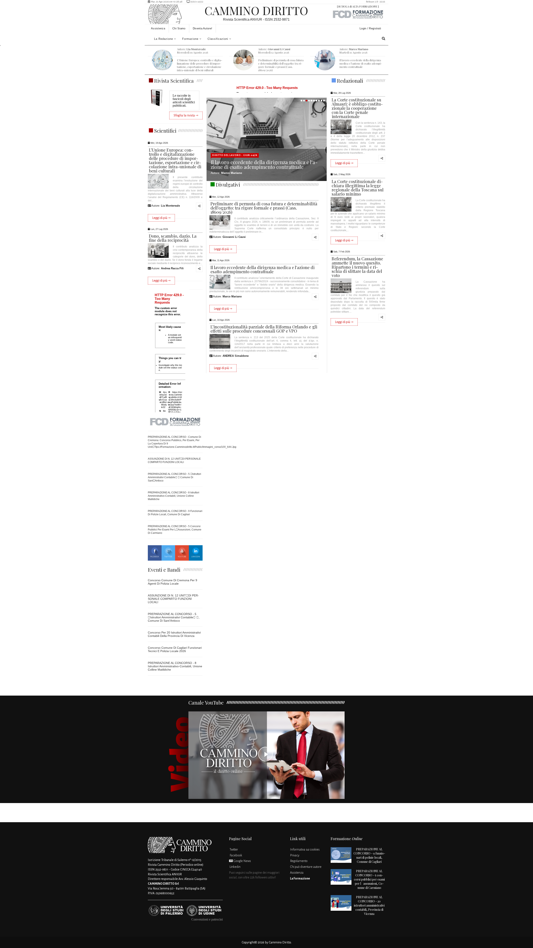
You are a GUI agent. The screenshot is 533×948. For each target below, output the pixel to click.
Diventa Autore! (202, 28)
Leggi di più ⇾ (161, 218)
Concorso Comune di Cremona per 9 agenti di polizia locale (172, 582)
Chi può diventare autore (305, 866)
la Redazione (163, 38)
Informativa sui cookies (305, 849)
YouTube (182, 557)
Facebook (154, 557)
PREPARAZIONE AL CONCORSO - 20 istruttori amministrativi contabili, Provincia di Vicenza (369, 905)
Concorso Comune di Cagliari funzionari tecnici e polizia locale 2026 (175, 649)
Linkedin (195, 557)
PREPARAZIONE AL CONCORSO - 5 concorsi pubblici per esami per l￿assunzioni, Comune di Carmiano (174, 529)
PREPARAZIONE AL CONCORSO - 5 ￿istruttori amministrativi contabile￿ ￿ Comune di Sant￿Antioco (174, 477)
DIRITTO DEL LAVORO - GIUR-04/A (234, 155)
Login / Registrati (371, 28)
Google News (242, 861)
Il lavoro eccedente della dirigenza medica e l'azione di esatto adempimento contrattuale (264, 164)
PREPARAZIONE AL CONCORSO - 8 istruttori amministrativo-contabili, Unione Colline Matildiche (173, 496)
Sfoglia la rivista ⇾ (186, 115)
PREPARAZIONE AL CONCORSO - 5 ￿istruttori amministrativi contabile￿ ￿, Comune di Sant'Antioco (173, 617)
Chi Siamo (179, 28)
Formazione (190, 38)
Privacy (294, 855)
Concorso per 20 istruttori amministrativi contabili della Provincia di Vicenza (174, 634)
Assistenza (158, 28)
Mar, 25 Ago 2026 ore (166, 1)
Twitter (168, 557)
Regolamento (299, 861)
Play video (266, 755)
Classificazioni (218, 38)
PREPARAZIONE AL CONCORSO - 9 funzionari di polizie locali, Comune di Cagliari (369, 855)
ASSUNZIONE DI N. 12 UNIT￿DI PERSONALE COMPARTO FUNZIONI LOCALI (173, 599)
